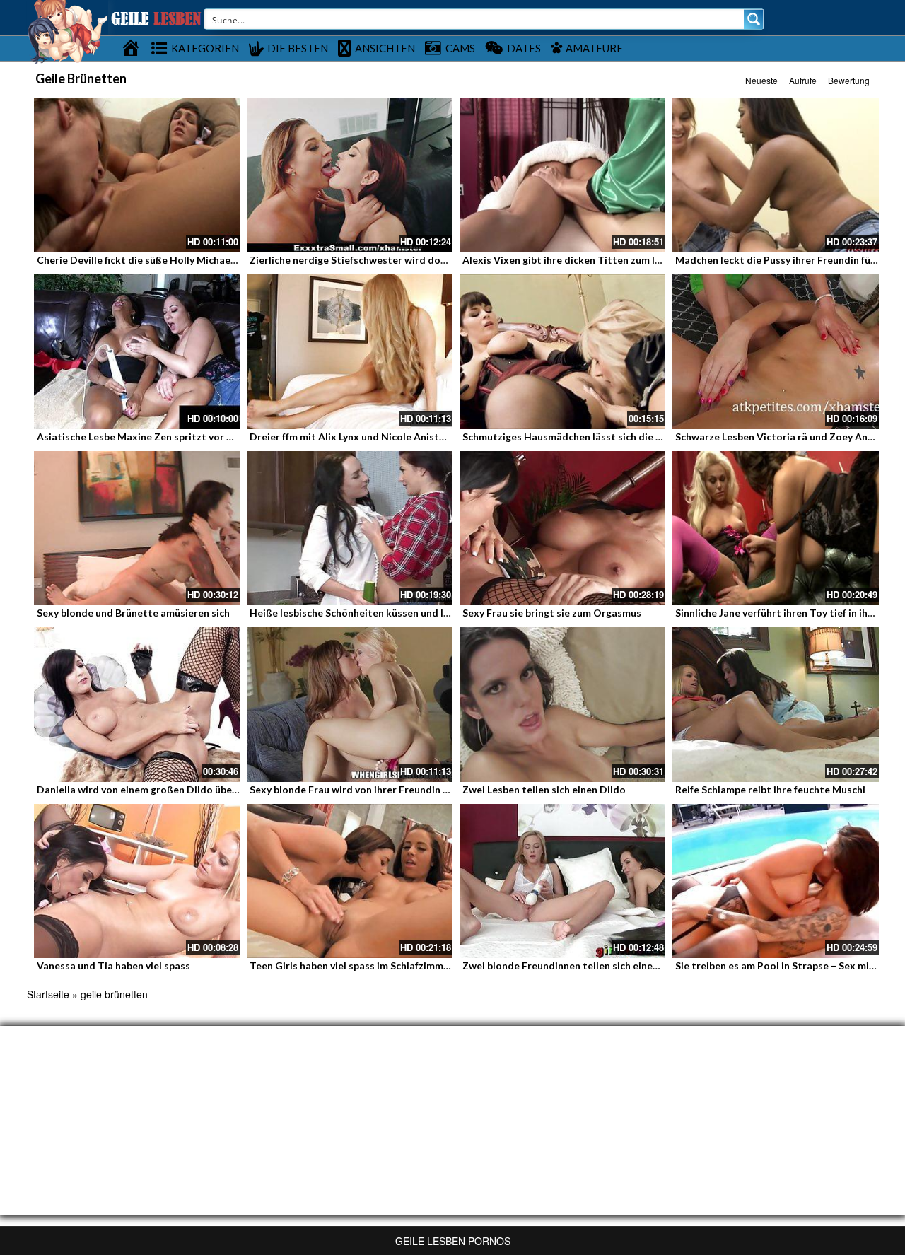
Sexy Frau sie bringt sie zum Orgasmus (551, 613)
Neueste (761, 80)
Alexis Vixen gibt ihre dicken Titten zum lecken (572, 260)
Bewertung (849, 80)
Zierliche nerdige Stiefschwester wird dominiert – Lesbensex (392, 260)
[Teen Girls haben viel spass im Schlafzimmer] (349, 881)
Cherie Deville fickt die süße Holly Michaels (137, 260)
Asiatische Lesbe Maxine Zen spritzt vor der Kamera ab (166, 437)
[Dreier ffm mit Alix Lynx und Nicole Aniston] (349, 351)
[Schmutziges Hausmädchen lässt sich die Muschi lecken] (562, 351)
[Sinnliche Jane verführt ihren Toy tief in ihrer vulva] (775, 528)
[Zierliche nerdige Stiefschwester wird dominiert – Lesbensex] (349, 175)
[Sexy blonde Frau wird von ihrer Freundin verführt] (349, 704)
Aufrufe (803, 80)
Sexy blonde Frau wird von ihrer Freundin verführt (365, 789)
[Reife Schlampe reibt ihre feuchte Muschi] (775, 704)
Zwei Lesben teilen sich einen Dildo (544, 789)
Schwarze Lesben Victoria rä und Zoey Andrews (786, 437)
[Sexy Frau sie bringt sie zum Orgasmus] (562, 528)
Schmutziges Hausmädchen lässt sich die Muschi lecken (591, 437)
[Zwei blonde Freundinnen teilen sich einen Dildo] (562, 881)
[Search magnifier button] (754, 19)
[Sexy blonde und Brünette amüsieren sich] (137, 528)
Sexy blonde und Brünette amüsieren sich (133, 613)
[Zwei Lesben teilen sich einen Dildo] (562, 704)
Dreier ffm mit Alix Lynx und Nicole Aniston (350, 437)
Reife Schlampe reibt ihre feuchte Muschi (770, 789)
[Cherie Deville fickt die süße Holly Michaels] (137, 175)
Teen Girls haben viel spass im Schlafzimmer (351, 965)
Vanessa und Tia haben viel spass (113, 965)
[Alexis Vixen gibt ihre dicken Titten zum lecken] (562, 175)
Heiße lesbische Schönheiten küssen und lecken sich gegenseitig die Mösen (425, 613)
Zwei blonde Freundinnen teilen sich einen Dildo (574, 965)
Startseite (48, 994)
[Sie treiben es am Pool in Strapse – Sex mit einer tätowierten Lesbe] (775, 881)
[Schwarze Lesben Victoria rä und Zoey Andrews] (775, 351)
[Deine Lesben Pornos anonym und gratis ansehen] (67, 30)
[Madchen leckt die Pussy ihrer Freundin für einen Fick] (775, 175)
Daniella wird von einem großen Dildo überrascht (152, 789)
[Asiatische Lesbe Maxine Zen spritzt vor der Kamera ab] (137, 351)
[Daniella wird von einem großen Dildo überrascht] (137, 704)
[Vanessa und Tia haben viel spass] (137, 881)
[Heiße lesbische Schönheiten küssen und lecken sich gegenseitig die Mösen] (349, 528)
